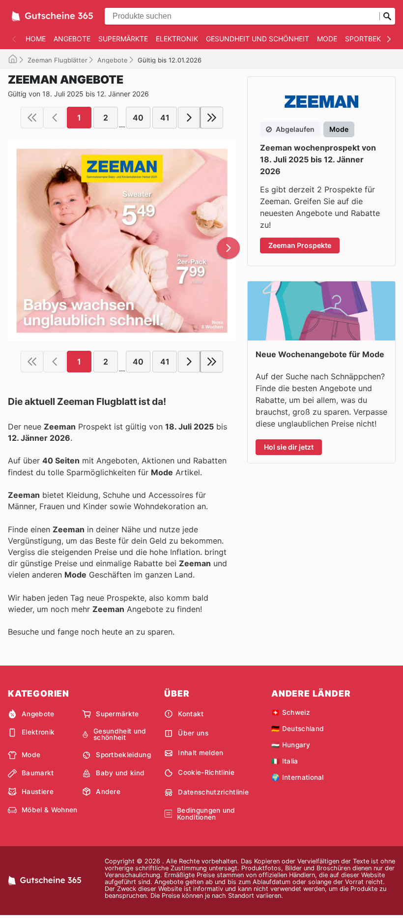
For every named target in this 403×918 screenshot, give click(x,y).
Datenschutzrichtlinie (213, 792)
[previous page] (54, 117)
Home (36, 38)
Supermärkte (123, 38)
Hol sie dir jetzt (289, 447)
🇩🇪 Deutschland (297, 729)
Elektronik (177, 38)
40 (138, 117)
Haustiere (38, 792)
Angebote (72, 38)
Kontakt (190, 714)
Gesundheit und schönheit (257, 38)
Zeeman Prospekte (299, 245)
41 (165, 117)
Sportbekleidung (123, 755)
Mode (327, 38)
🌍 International (297, 777)
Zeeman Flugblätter (57, 60)
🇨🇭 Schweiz (290, 712)
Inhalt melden (200, 753)
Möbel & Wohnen (49, 810)
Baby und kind (120, 773)
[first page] (32, 117)
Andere (108, 792)
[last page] (212, 117)
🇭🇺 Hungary (290, 745)
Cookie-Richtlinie (206, 772)
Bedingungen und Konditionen (206, 814)
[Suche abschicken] (387, 16)
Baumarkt (38, 773)
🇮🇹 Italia (284, 761)
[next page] (189, 117)
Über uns (193, 733)
